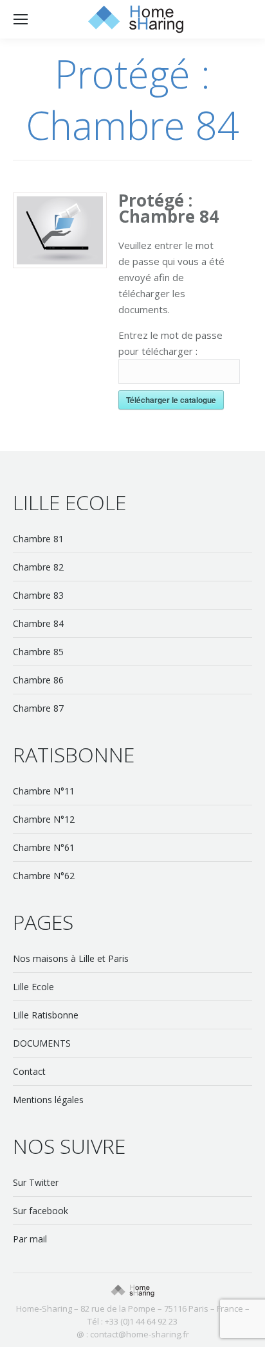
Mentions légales (48, 1100)
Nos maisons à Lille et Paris (71, 958)
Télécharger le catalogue (171, 400)
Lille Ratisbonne (45, 1015)
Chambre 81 (38, 539)
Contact (29, 1071)
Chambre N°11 (44, 791)
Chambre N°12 (44, 819)
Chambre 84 (38, 623)
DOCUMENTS (42, 1043)
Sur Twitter (36, 1182)
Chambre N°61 (44, 847)
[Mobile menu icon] (20, 19)
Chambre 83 (38, 595)
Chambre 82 (38, 567)
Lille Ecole (33, 987)
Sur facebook (40, 1211)
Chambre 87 (38, 708)
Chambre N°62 (44, 876)
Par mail (30, 1239)
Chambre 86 (38, 680)
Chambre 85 (38, 652)
